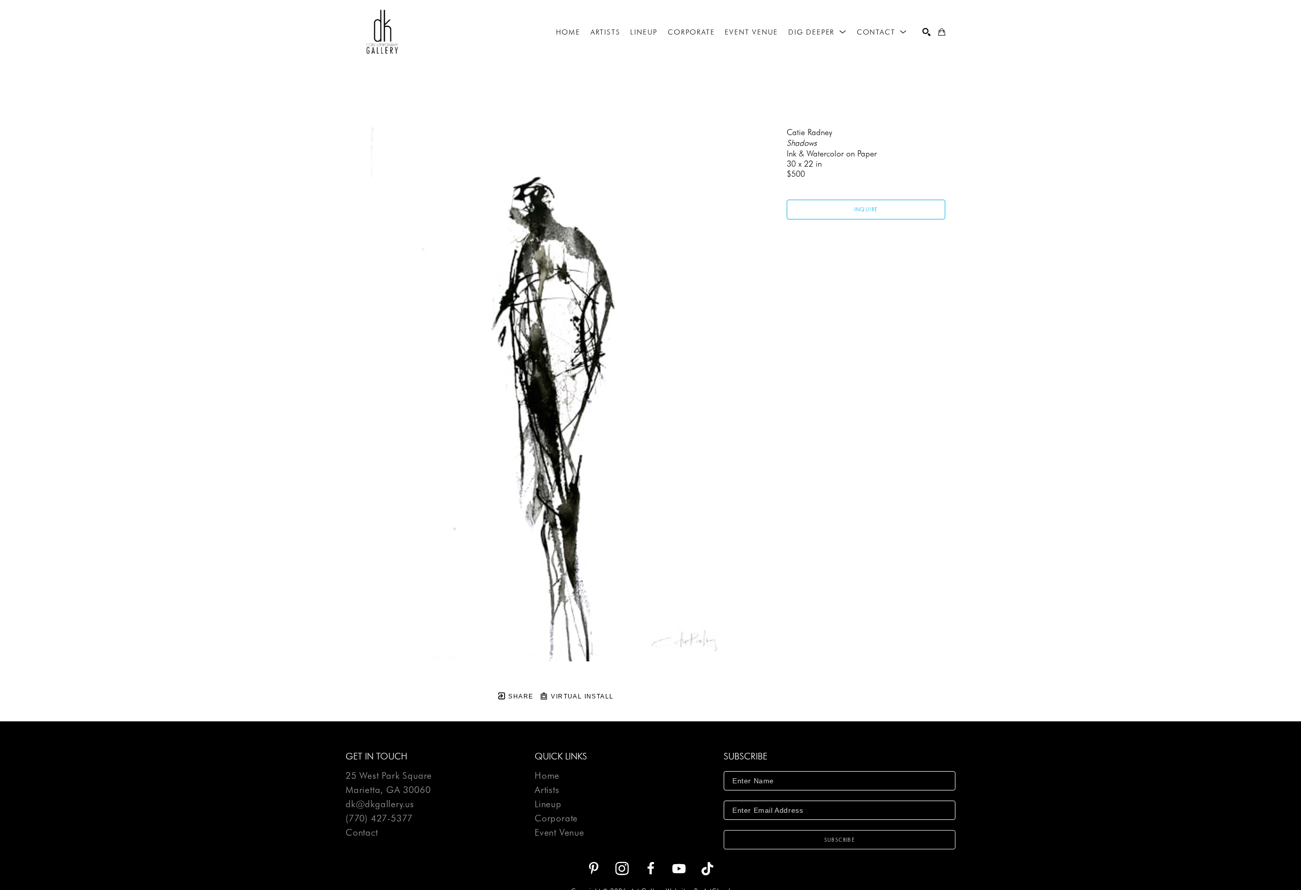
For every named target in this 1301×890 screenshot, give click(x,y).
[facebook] (650, 868)
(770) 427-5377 (379, 818)
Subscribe (839, 840)
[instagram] (622, 868)
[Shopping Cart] (941, 32)
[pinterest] (593, 868)
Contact (362, 832)
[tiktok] (707, 868)
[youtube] (679, 868)
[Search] (926, 32)
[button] (817, 32)
